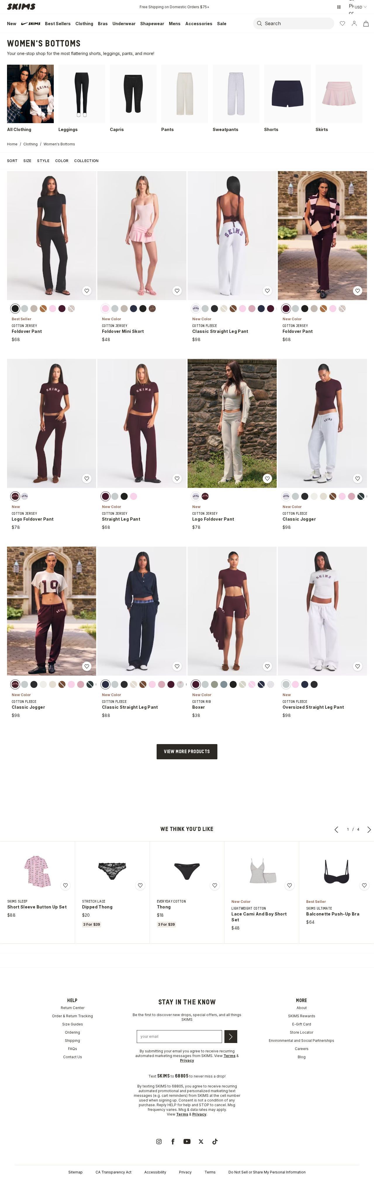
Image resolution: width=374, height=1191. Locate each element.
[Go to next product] (369, 829)
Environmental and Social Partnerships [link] (301, 1040)
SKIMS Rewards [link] (301, 1016)
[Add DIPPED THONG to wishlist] (140, 885)
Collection (86, 161)
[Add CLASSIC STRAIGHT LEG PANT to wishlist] (267, 290)
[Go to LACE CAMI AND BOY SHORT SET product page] (261, 871)
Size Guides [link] (72, 1024)
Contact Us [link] (72, 1057)
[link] (159, 1141)
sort (12, 161)
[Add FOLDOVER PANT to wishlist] (86, 290)
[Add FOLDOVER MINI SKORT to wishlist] (177, 290)
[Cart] (365, 23)
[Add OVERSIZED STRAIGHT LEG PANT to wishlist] (357, 666)
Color (62, 161)
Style (43, 161)
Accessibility (155, 1172)
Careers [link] (302, 1049)
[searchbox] (299, 23)
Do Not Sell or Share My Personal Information (267, 1172)
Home (12, 144)
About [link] (302, 1008)
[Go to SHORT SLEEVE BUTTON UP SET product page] (37, 871)
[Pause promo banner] (339, 7)
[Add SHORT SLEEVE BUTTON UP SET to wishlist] (65, 885)
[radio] (15, 308)
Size (27, 161)
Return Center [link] (72, 1008)
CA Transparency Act (113, 1172)
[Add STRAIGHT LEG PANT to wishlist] (177, 478)
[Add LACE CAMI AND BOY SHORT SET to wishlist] (289, 885)
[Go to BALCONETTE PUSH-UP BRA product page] (336, 871)
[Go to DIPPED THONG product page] (112, 871)
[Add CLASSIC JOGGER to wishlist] (357, 478)
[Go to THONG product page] (187, 871)
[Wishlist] (342, 23)
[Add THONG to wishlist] (214, 885)
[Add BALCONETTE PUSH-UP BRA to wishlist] (364, 885)
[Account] (354, 23)
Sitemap (75, 1172)
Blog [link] (302, 1057)
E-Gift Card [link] (301, 1024)
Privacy (185, 1172)
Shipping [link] (72, 1040)
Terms (210, 1172)
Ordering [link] (72, 1032)
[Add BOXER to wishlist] (267, 666)
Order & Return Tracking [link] (72, 1016)
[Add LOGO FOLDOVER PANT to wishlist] (86, 478)
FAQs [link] (72, 1049)
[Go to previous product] (336, 829)
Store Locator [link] (301, 1032)
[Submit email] (230, 1036)
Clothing (30, 144)
